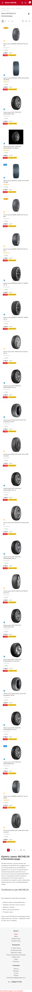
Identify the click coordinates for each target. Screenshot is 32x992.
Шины (16, 934)
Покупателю (16, 945)
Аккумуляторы (16, 938)
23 (21, 850)
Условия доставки (16, 950)
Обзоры (16, 975)
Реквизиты (16, 961)
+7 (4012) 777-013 (16, 982)
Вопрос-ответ (16, 957)
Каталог (16, 931)
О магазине (16, 965)
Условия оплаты (16, 948)
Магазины (16, 971)
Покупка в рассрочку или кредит (16, 954)
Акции (16, 959)
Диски (16, 936)
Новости (16, 968)
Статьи (16, 973)
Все (24, 850)
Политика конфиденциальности (16, 977)
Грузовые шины (16, 941)
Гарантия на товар (16, 952)
